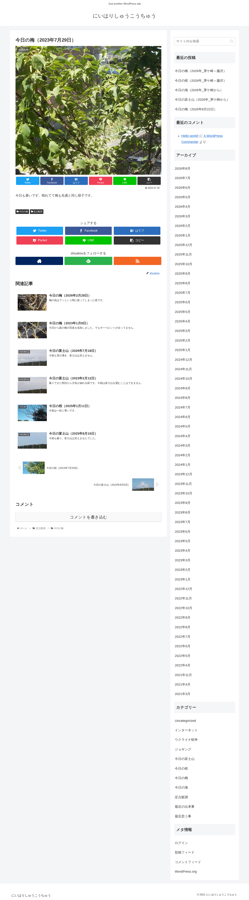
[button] (231, 41)
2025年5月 (182, 312)
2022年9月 (182, 617)
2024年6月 (182, 417)
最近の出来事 (184, 806)
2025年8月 (182, 283)
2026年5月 (182, 197)
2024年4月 (182, 436)
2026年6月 (182, 187)
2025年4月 (182, 321)
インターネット (186, 730)
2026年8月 (182, 168)
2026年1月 (182, 235)
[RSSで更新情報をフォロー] (137, 261)
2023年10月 (183, 493)
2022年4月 (182, 665)
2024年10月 (183, 378)
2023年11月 (183, 484)
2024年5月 (182, 426)
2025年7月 (182, 293)
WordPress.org (186, 871)
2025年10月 (183, 264)
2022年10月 (183, 608)
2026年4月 (182, 206)
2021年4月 (182, 684)
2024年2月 (182, 455)
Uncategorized (185, 721)
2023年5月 (182, 541)
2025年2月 (182, 340)
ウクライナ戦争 (186, 740)
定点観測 (37, 211)
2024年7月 (182, 407)
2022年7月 (182, 636)
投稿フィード (184, 852)
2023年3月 (182, 560)
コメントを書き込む (88, 517)
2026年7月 (182, 178)
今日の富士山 (184, 759)
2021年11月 (183, 675)
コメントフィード (188, 862)
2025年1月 (182, 350)
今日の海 (181, 787)
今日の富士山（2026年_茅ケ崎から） (202, 99)
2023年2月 (182, 570)
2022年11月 (183, 598)
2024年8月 (182, 398)
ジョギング (183, 749)
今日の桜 (181, 768)
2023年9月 (182, 503)
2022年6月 (182, 646)
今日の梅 (23, 211)
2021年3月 (182, 694)
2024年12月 (183, 359)
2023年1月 (182, 579)
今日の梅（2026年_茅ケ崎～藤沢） (201, 71)
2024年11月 (183, 369)
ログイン (181, 843)
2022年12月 (183, 589)
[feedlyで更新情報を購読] (88, 261)
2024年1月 (182, 465)
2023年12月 (183, 474)
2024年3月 (182, 445)
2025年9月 (182, 273)
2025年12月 (183, 245)
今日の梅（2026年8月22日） (196, 109)
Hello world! (190, 136)
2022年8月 (182, 627)
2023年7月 (182, 522)
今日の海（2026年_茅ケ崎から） (199, 90)
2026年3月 (182, 216)
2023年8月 (182, 512)
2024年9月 (182, 388)
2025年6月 (182, 302)
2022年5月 (182, 656)
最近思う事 (183, 816)
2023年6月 (182, 531)
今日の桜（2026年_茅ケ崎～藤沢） (201, 80)
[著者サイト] (39, 261)
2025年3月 (182, 331)
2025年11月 (183, 254)
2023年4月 (182, 550)
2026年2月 (182, 226)
